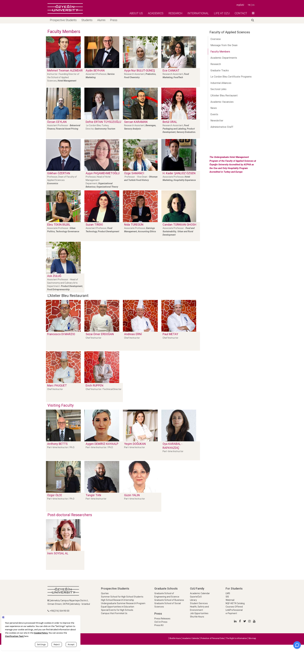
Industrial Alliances (220, 82)
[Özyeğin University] (65, 8)
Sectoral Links (218, 89)
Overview (215, 39)
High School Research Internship (117, 600)
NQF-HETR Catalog (235, 603)
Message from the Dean (224, 45)
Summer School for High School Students (122, 596)
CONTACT (241, 13)
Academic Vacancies (222, 101)
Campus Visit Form (110, 613)
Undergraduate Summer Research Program (123, 603)
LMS (228, 593)
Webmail (230, 600)
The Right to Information (236, 638)
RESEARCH (175, 13)
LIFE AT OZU (222, 13)
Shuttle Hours (197, 616)
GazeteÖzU (196, 596)
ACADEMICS (155, 13)
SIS (227, 596)
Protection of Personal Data (212, 638)
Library (193, 600)
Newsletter (216, 120)
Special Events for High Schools (117, 610)
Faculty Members (220, 51)
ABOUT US (136, 13)
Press (113, 20)
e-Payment (231, 613)
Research (215, 64)
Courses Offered (234, 606)
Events (214, 114)
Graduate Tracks (219, 70)
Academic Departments (223, 57)
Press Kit (159, 625)
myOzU (240, 5)
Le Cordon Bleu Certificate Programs (231, 76)
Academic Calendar (200, 593)
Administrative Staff (221, 126)
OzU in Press (160, 622)
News (213, 108)
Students (86, 20)
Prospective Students (63, 20)
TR (249, 5)
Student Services (199, 603)
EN (253, 5)
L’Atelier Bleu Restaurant (224, 95)
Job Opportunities (199, 613)
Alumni (101, 20)
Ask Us (123, 613)
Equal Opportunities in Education (117, 606)
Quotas (105, 593)
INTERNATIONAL (198, 13)
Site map (252, 638)
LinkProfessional (234, 610)
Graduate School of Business (169, 600)
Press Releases (162, 618)
